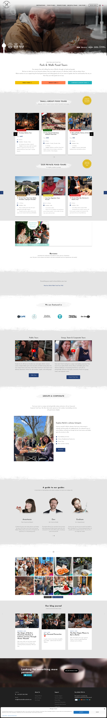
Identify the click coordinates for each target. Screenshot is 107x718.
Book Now (93, 5)
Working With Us (38, 695)
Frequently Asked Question (60, 704)
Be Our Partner (38, 698)
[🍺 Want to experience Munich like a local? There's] (43, 566)
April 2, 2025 (47, 632)
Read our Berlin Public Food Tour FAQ (53, 285)
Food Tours (51, 5)
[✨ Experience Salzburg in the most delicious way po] (63, 585)
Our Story (82, 5)
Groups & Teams (72, 5)
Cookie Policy (57, 706)
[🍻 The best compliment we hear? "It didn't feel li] (24, 585)
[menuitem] (103, 6)
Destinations (40, 5)
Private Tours (61, 5)
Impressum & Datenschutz (12, 715)
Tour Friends (37, 700)
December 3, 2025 (21, 631)
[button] (104, 708)
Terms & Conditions (58, 698)
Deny (97, 712)
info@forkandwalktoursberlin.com (23, 699)
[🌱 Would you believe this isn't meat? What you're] (63, 566)
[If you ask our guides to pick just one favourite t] (82, 566)
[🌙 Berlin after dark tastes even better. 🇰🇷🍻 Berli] (82, 585)
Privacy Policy (4, 715)
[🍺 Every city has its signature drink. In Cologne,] (43, 585)
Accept (81, 712)
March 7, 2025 (73, 631)
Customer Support (58, 695)
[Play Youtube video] (33, 350)
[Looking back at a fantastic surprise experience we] (24, 566)
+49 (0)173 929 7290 (22, 694)
